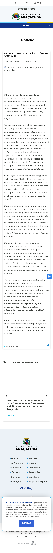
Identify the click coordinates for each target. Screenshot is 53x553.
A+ (27, 3)
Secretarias (34, 472)
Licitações (16, 481)
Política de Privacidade (26, 536)
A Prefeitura (17, 463)
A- (21, 3)
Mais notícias (12, 346)
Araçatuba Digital (38, 481)
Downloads (35, 467)
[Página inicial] (26, 444)
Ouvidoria (34, 477)
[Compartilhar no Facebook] (48, 332)
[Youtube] (37, 3)
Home (14, 458)
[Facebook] (32, 3)
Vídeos (32, 463)
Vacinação (16, 472)
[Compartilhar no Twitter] (48, 336)
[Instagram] (35, 3)
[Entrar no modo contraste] (15, 2)
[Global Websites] (26, 543)
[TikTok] (40, 3)
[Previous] (7, 396)
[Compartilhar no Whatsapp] (48, 340)
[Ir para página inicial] (26, 16)
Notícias (33, 458)
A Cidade (16, 467)
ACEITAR (26, 523)
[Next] (46, 396)
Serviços (15, 477)
